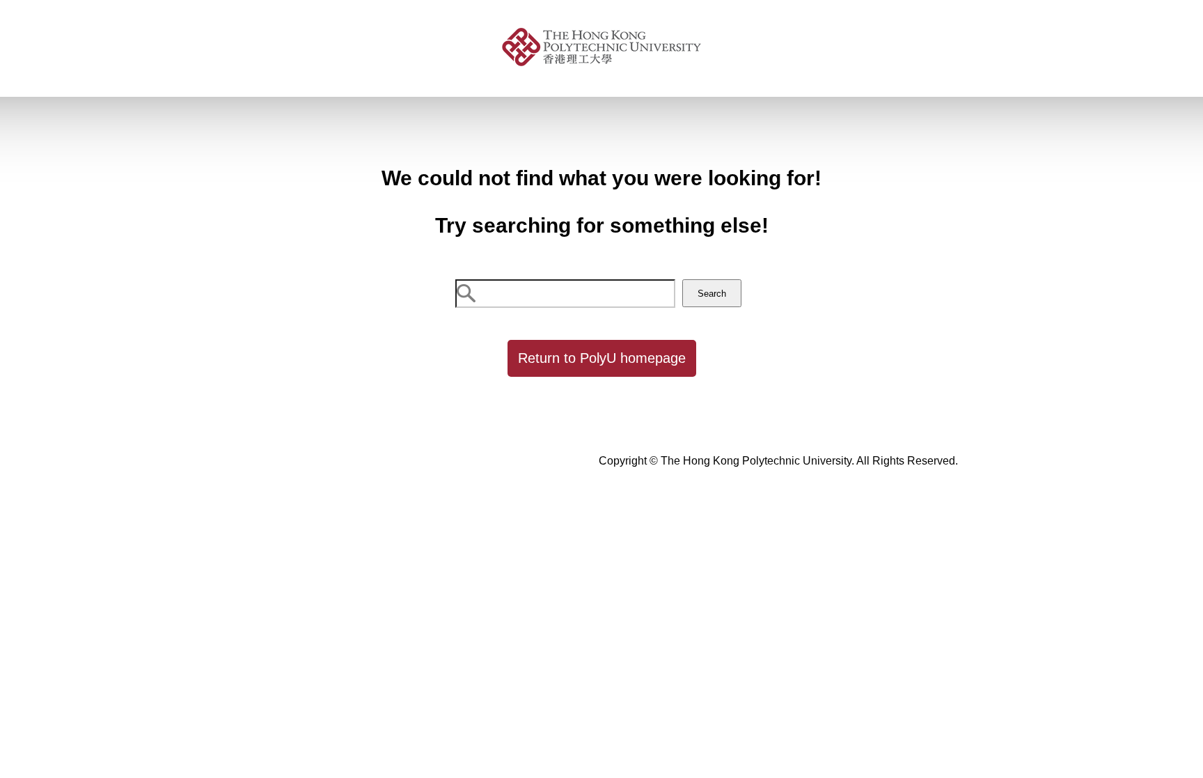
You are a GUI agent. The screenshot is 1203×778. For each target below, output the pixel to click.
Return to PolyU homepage (602, 358)
